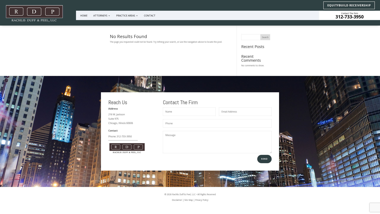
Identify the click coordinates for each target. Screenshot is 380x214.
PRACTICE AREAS (125, 16)
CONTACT (149, 16)
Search (265, 37)
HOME (83, 16)
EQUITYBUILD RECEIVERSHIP (349, 5)
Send (264, 158)
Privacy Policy (201, 200)
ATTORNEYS (100, 16)
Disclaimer (177, 200)
